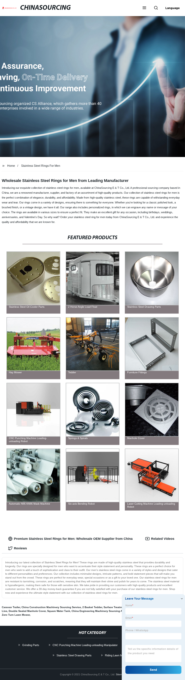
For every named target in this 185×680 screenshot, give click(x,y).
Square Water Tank (58, 611)
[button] (144, 8)
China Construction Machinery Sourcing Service (51, 607)
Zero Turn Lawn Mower (16, 614)
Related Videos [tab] (162, 539)
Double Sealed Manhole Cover (27, 611)
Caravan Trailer (11, 607)
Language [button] (172, 8)
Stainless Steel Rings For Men (40, 165)
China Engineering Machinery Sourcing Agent (100, 611)
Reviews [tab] (20, 548)
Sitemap (120, 674)
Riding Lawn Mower (116, 655)
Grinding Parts (30, 645)
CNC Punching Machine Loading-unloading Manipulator (85, 645)
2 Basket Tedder (92, 607)
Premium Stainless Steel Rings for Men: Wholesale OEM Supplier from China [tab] (73, 539)
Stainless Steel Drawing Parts (74, 655)
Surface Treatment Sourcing (121, 607)
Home (11, 165)
